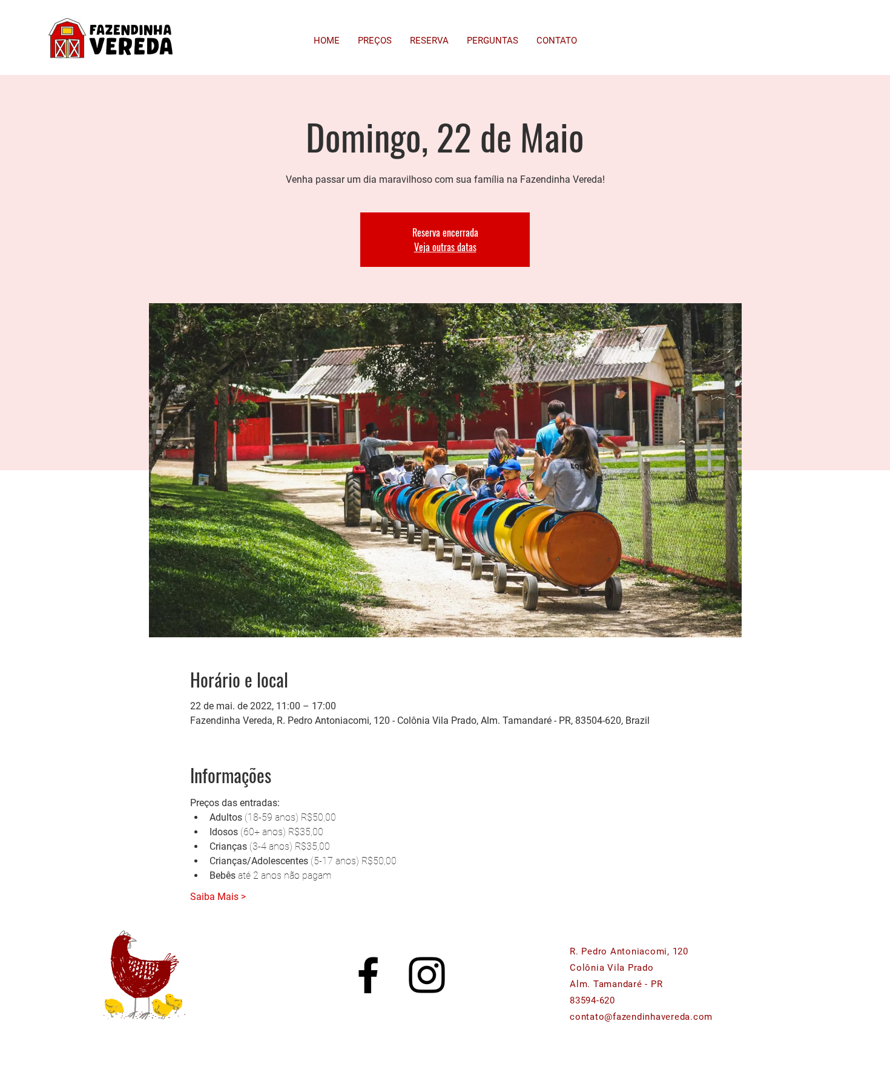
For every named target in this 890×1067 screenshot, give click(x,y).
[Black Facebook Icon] (368, 975)
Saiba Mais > (218, 896)
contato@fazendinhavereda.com (641, 1016)
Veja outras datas (445, 247)
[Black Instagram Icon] (427, 975)
